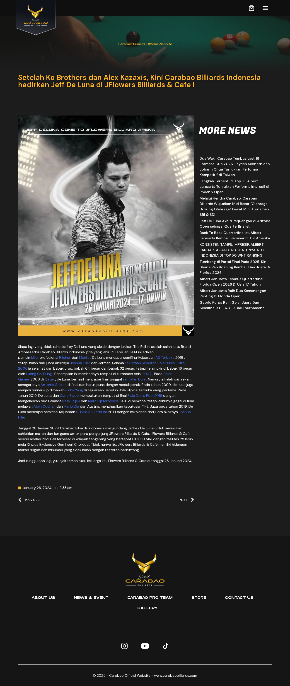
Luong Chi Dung (39, 373)
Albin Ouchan (45, 406)
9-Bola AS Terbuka (91, 411)
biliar (35, 357)
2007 (147, 373)
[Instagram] (124, 646)
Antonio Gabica (54, 384)
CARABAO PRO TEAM (150, 598)
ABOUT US (43, 598)
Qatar (49, 379)
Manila (84, 357)
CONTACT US (239, 598)
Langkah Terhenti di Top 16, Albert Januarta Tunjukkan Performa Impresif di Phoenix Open (234, 186)
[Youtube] (145, 646)
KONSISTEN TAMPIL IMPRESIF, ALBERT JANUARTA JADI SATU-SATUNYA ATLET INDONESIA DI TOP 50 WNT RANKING (233, 250)
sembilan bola (134, 379)
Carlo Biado (69, 395)
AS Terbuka (164, 357)
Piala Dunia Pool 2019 (145, 395)
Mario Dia (71, 406)
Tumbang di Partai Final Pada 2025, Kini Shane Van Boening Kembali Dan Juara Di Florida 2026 (235, 267)
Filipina (65, 357)
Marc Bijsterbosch (103, 401)
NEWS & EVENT (91, 598)
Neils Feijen (71, 401)
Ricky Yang (74, 390)
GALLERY (147, 608)
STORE (198, 598)
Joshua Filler (80, 363)
